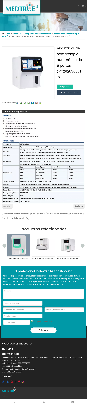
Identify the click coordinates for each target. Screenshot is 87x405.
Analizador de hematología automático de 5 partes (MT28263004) (68, 258)
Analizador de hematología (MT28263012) (18, 258)
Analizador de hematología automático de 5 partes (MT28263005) (43, 258)
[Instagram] (22, 381)
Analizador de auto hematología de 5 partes (23, 213)
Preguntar (64, 86)
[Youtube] (19, 381)
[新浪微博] (11, 381)
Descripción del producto (15, 111)
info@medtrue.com (26, 369)
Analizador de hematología (16, 218)
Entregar (43, 330)
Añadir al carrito (71, 92)
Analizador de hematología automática (64, 213)
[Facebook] (3, 381)
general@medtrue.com (12, 372)
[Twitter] (15, 381)
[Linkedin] (7, 381)
